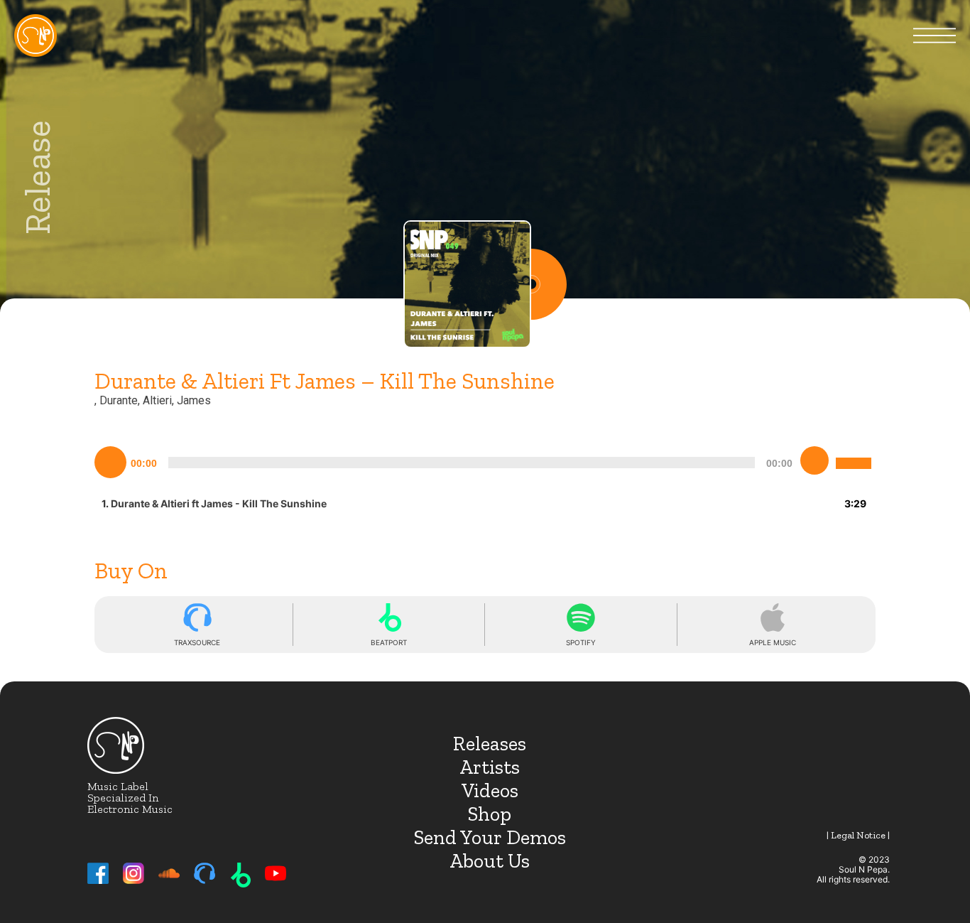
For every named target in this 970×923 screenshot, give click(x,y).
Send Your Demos (490, 837)
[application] (485, 460)
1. (214, 503)
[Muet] (814, 460)
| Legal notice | (858, 835)
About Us (489, 861)
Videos (490, 790)
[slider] (856, 452)
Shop (489, 814)
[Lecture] (111, 462)
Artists (489, 767)
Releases (489, 743)
